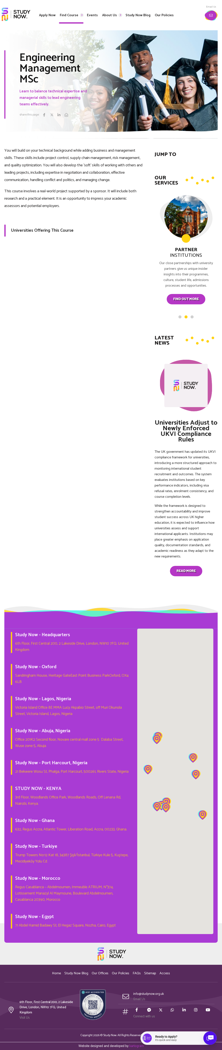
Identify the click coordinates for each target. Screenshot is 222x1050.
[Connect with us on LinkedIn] (185, 1010)
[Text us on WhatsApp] (173, 1010)
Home (56, 973)
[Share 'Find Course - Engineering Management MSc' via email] (68, 115)
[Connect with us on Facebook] (138, 1010)
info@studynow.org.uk (148, 994)
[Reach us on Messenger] (150, 1010)
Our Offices (100, 973)
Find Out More (186, 299)
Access (165, 973)
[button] (157, 739)
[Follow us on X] (162, 1010)
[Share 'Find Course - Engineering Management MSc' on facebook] (46, 115)
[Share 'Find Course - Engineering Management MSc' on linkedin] (60, 115)
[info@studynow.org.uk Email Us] (211, 15)
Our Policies (120, 973)
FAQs (137, 973)
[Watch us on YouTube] (209, 1010)
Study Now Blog (76, 973)
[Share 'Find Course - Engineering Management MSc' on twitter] (53, 115)
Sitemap (150, 973)
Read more (186, 571)
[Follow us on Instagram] (197, 1010)
